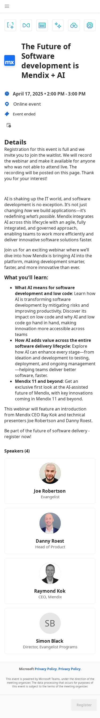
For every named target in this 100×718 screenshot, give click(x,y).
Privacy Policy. (46, 669)
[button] (8, 125)
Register (84, 704)
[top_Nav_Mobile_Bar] (7, 6)
